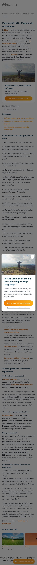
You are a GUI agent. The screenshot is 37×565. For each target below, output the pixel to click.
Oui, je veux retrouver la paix (18, 303)
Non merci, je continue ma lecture (18, 308)
